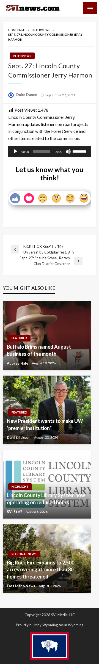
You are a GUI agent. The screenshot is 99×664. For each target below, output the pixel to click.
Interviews (41, 30)
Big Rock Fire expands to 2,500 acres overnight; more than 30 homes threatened (40, 569)
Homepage (16, 30)
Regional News (24, 554)
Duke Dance (27, 94)
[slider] (80, 151)
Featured (19, 338)
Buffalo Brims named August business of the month (39, 350)
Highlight (20, 486)
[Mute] (68, 151)
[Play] (15, 151)
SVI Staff (15, 511)
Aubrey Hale (18, 363)
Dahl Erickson (19, 437)
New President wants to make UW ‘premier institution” (45, 424)
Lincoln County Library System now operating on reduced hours (46, 498)
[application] (49, 151)
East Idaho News (21, 586)
